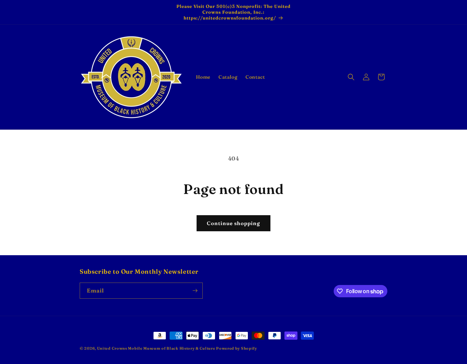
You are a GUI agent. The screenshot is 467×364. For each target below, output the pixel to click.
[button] (351, 76)
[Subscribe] (194, 291)
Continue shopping (233, 223)
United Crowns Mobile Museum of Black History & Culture (156, 348)
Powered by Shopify (236, 348)
